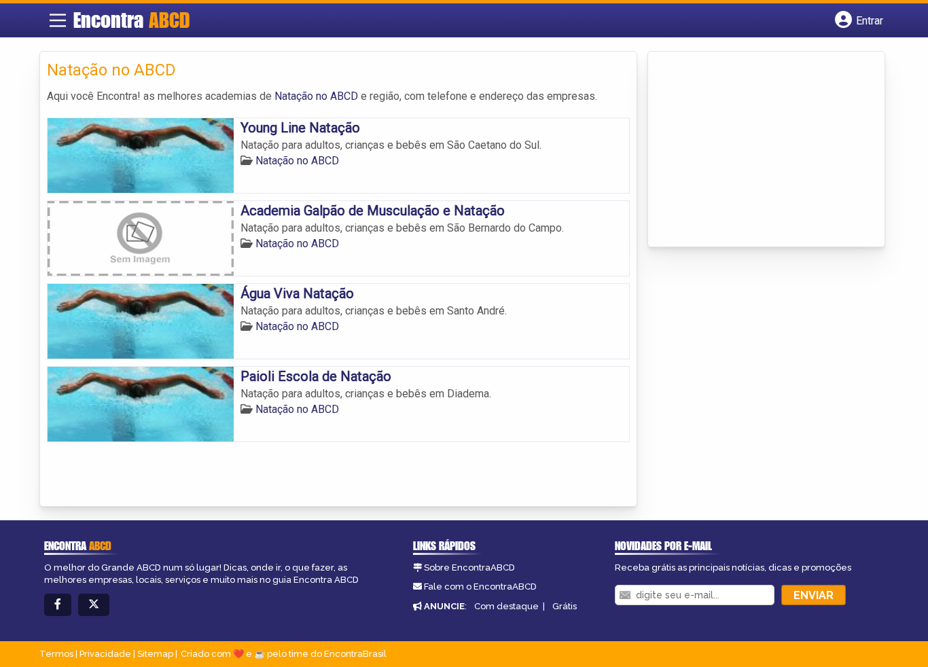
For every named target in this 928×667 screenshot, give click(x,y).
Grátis (564, 606)
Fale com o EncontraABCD (480, 586)
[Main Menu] (57, 20)
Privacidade (105, 654)
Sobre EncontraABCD (469, 567)
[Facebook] (57, 605)
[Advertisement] (757, 150)
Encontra (131, 19)
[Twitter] (93, 605)
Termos (56, 654)
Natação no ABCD (316, 96)
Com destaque (506, 606)
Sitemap (155, 654)
